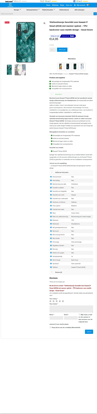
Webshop (55, 5)
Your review (54, 304)
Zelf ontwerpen (79, 10)
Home (48, 5)
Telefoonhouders (47, 10)
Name (52, 314)
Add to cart (62, 49)
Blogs (62, 5)
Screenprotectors (32, 10)
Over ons (69, 5)
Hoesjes (16, 10)
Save (8, 22)
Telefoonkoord (64, 10)
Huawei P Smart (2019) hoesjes (78, 74)
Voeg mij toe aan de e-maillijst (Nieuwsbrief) (65, 327)
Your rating (53, 298)
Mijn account (81, 5)
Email (66, 314)
